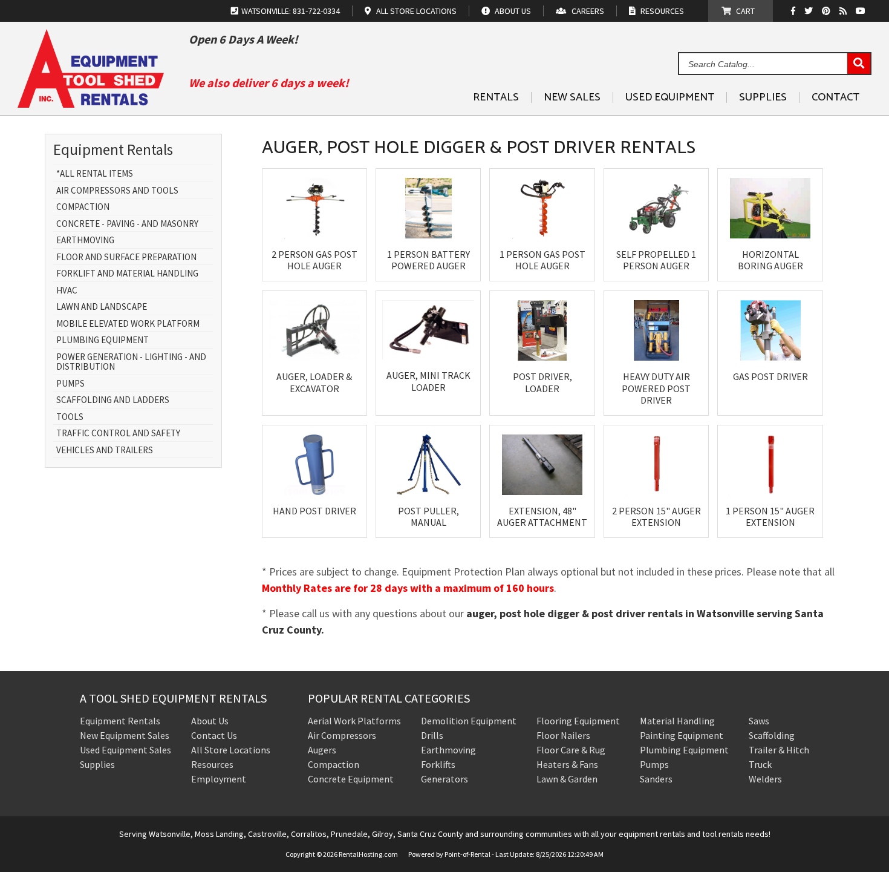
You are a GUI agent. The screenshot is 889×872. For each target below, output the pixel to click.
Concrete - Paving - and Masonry (127, 224)
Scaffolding (772, 735)
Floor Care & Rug (570, 750)
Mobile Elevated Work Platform (128, 324)
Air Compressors (342, 735)
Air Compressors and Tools (117, 191)
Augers (322, 750)
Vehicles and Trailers (104, 450)
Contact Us (214, 735)
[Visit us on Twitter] (810, 10)
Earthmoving (85, 240)
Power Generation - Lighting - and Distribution (131, 362)
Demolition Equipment (468, 721)
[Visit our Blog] (844, 10)
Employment (218, 779)
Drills (432, 735)
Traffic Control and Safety (118, 433)
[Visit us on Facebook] (796, 10)
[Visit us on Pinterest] (827, 10)
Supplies (763, 97)
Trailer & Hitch (779, 750)
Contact (835, 97)
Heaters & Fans (567, 764)
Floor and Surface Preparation (126, 257)
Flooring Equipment (578, 721)
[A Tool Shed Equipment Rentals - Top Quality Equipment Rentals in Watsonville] (91, 103)
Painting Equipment (681, 735)
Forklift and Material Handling (127, 274)
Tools (69, 417)
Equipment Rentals (120, 721)
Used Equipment (669, 97)
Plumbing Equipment (102, 340)
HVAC (66, 291)
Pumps (70, 384)
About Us (210, 721)
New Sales (572, 97)
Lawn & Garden (567, 779)
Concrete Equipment (351, 779)
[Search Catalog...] (858, 64)
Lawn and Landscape (101, 307)
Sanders (656, 779)
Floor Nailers (563, 735)
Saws (759, 721)
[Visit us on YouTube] (862, 10)
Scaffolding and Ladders (112, 400)
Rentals (496, 97)
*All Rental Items (94, 174)
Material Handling (677, 721)
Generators (444, 779)
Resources (212, 764)
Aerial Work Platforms (354, 721)
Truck (760, 764)
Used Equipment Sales (125, 750)
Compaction (82, 207)
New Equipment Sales (124, 735)
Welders (765, 779)
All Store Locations (230, 750)
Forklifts (438, 764)
